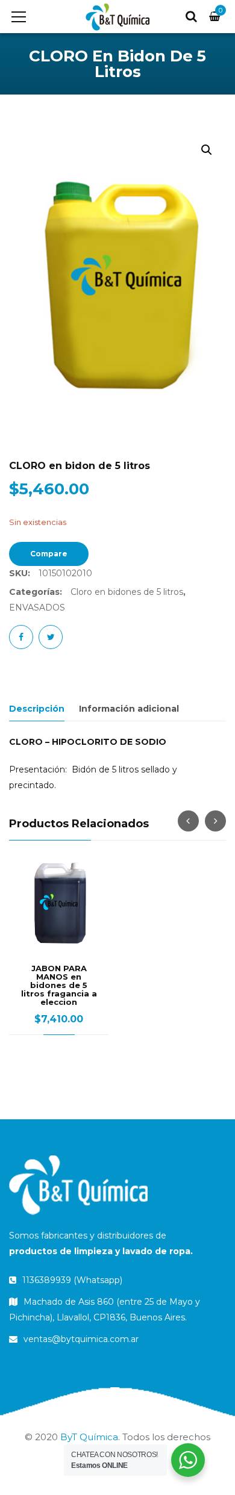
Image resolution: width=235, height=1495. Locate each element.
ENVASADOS (37, 607)
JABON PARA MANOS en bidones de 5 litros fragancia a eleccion (59, 985)
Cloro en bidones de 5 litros (126, 591)
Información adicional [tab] (129, 708)
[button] (207, 150)
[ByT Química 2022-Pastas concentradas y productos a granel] (117, 16)
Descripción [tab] (36, 708)
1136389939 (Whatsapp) (71, 1280)
